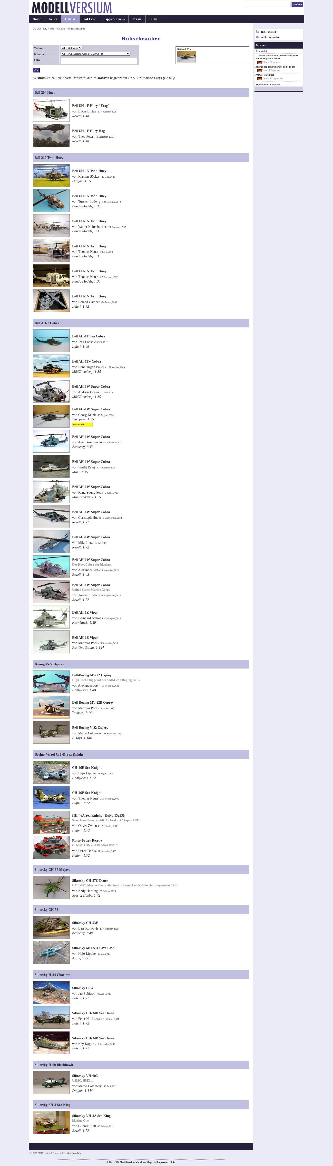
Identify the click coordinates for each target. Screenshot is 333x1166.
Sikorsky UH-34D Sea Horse (93, 1013)
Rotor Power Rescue (87, 840)
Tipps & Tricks (114, 19)
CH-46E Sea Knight (87, 768)
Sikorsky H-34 (82, 988)
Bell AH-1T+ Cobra (86, 361)
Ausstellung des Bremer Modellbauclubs (275, 67)
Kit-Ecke (90, 19)
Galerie (70, 19)
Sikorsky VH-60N (85, 1076)
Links (172, 1162)
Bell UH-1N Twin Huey (89, 171)
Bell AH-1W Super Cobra (91, 386)
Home (37, 19)
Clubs (153, 19)
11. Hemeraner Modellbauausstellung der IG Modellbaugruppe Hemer (277, 57)
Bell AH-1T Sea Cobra (88, 336)
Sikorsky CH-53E (85, 923)
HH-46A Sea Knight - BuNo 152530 (98, 815)
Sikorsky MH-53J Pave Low (93, 948)
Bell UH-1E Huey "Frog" (91, 106)
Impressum (162, 1162)
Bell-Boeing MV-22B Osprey (93, 702)
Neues (53, 19)
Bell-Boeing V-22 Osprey (90, 728)
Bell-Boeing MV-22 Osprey (91, 675)
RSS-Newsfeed (268, 31)
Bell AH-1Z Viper (85, 612)
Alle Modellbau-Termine (267, 84)
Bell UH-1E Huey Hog (88, 131)
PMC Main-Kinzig (264, 75)
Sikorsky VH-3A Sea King (91, 1116)
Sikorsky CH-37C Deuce (90, 880)
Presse (137, 19)
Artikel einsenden (270, 37)
